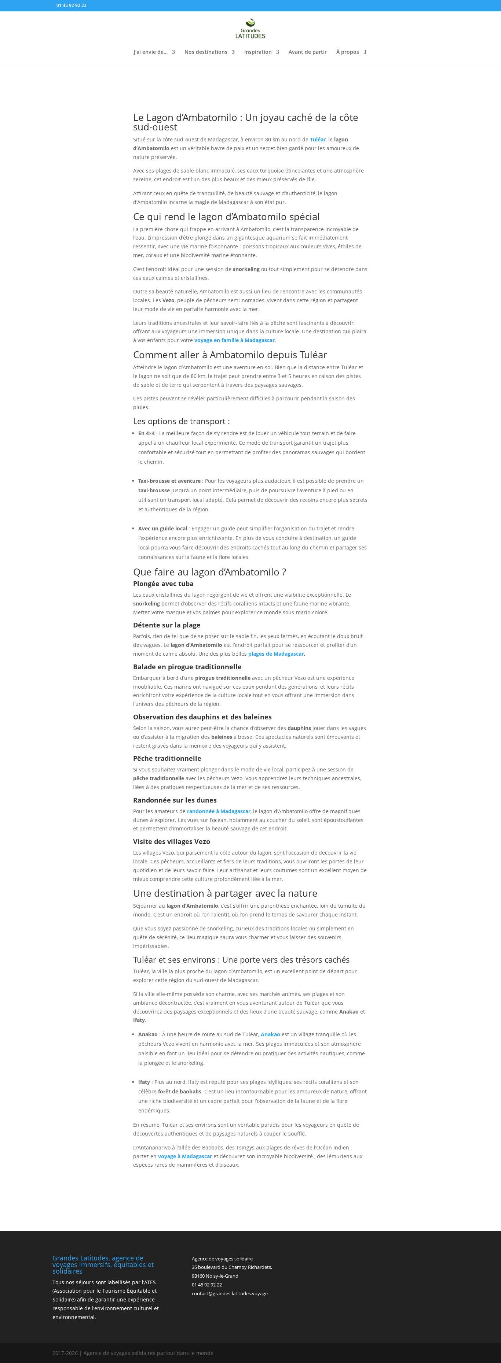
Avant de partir (308, 52)
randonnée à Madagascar (219, 811)
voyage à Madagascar (185, 1156)
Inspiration (258, 52)
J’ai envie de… (151, 52)
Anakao (270, 1034)
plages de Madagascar (276, 653)
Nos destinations (205, 52)
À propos (347, 52)
